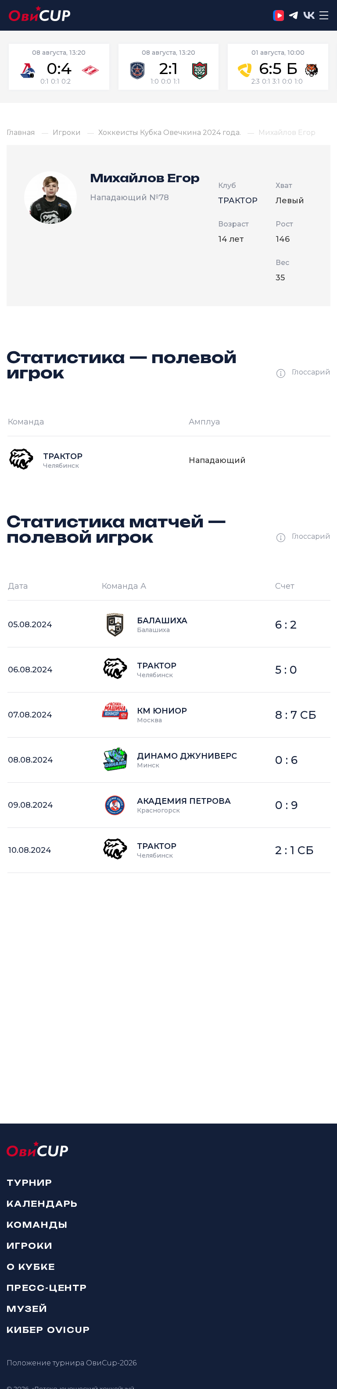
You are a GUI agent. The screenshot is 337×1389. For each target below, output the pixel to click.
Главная (21, 132)
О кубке (31, 1266)
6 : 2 (286, 624)
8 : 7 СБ (295, 714)
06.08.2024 (30, 670)
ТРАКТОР (238, 200)
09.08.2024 (30, 805)
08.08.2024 (30, 760)
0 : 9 (286, 805)
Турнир (30, 1183)
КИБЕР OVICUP (48, 1329)
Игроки (67, 132)
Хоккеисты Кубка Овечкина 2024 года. (169, 132)
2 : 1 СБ (294, 850)
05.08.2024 (30, 624)
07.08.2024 (30, 715)
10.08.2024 (29, 850)
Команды (37, 1224)
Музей (27, 1308)
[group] (59, 67)
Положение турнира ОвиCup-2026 (71, 1363)
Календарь (42, 1203)
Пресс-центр (47, 1287)
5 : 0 (286, 669)
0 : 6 (286, 760)
